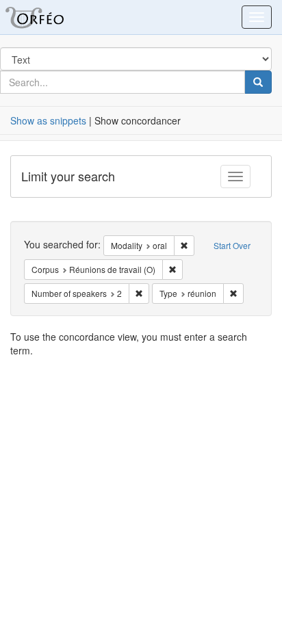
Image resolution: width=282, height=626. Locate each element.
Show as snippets (48, 120)
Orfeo (51, 17)
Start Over (232, 245)
